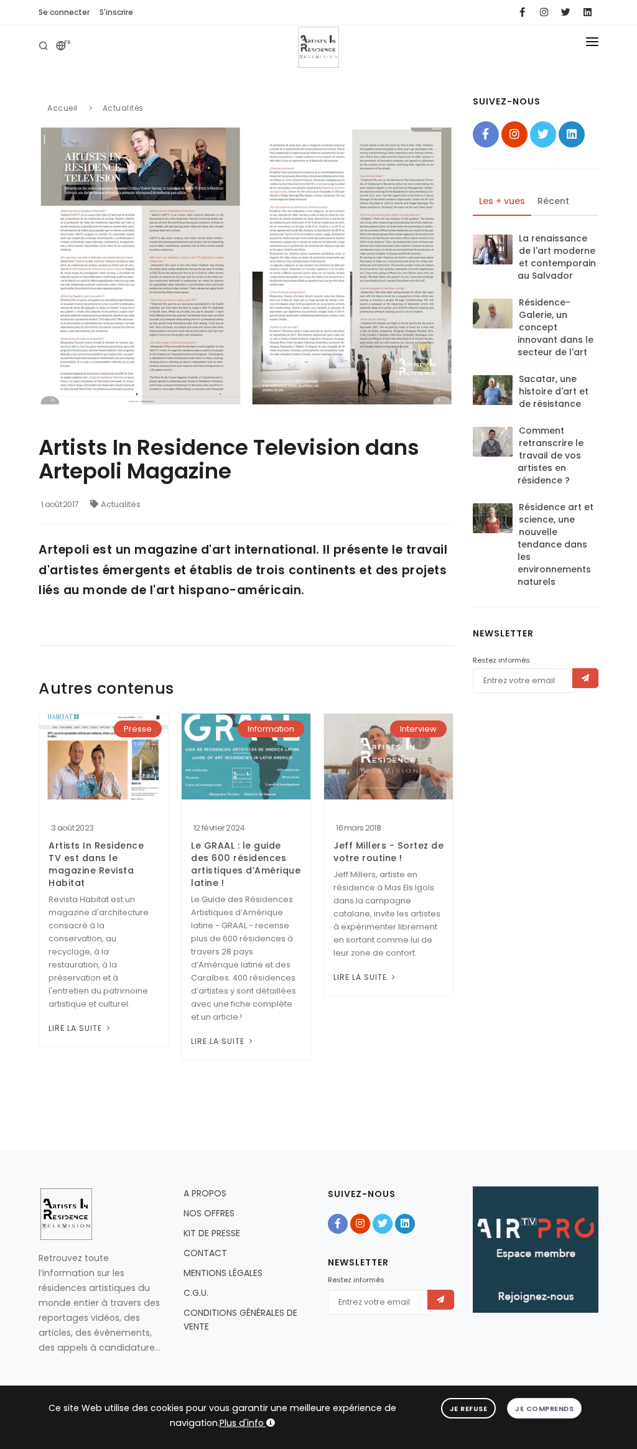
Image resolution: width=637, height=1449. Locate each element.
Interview (418, 729)
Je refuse (469, 1409)
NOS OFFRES (209, 1213)
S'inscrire (116, 12)
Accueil (62, 108)
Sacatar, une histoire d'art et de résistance (553, 391)
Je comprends (544, 1409)
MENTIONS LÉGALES (223, 1273)
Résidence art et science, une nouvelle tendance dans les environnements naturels (555, 544)
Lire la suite (77, 1028)
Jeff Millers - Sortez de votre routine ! (388, 851)
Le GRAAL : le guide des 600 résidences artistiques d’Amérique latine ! (245, 864)
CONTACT (205, 1253)
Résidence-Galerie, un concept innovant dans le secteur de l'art (555, 327)
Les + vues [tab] (502, 201)
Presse (138, 729)
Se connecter (64, 12)
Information (271, 729)
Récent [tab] (553, 201)
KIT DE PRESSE (212, 1233)
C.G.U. (196, 1293)
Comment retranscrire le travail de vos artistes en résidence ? (551, 455)
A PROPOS (205, 1193)
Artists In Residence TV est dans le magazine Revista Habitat (96, 864)
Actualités (121, 504)
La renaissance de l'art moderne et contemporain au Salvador (557, 257)
